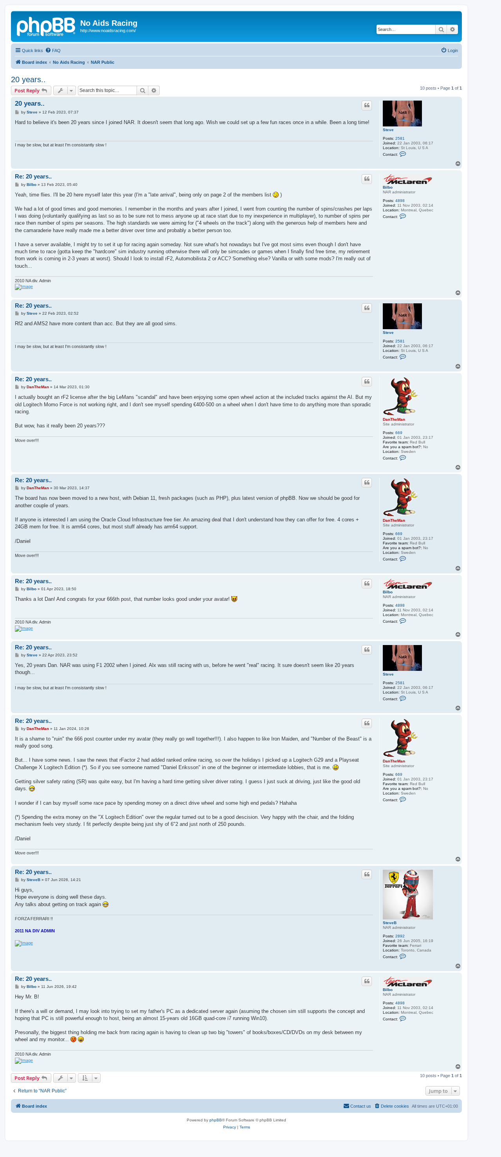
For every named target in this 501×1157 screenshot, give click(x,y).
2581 (400, 138)
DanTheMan (394, 419)
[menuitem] (53, 50)
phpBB (215, 1120)
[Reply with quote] (367, 105)
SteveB (389, 923)
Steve (388, 130)
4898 (400, 200)
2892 (400, 936)
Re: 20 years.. (33, 176)
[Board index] (46, 25)
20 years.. (28, 79)
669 (398, 433)
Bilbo (388, 187)
